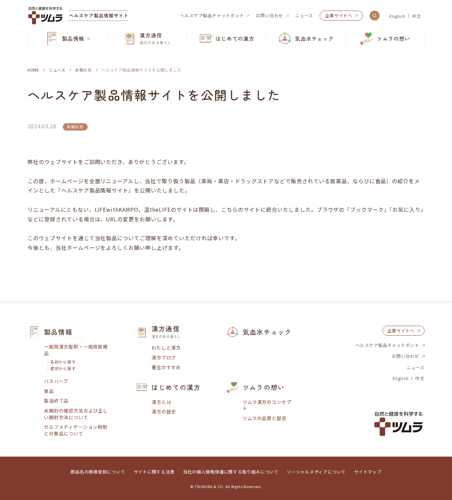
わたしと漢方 (166, 348)
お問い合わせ (269, 15)
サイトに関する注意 (154, 472)
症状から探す (62, 368)
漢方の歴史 (164, 412)
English (397, 16)
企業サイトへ (338, 15)
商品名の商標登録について (97, 472)
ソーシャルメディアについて (316, 472)
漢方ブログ (164, 358)
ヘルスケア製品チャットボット (212, 15)
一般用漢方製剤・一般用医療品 (76, 350)
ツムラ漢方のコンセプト (267, 405)
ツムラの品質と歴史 (265, 418)
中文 (416, 16)
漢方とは (161, 402)
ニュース (304, 15)
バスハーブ (56, 381)
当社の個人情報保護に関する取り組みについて (231, 472)
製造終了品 (56, 401)
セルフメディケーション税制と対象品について (76, 430)
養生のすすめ (166, 367)
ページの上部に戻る (427, 302)
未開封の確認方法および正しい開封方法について (76, 414)
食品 (49, 391)
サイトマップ (368, 472)
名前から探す (62, 361)
